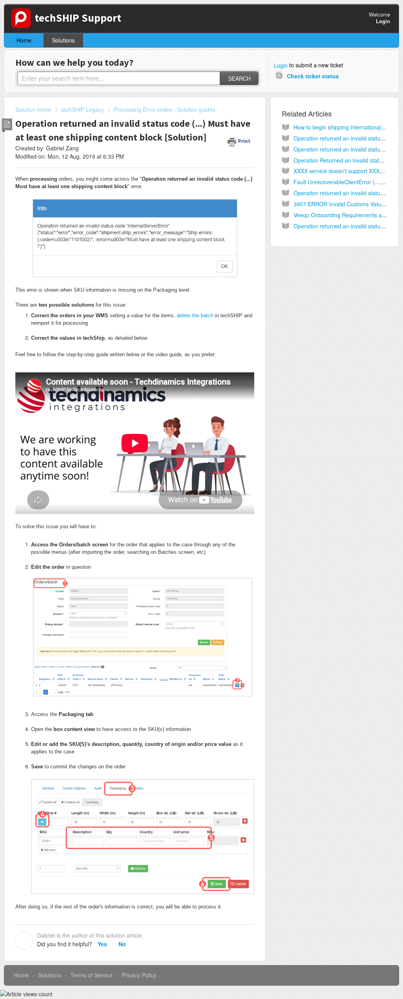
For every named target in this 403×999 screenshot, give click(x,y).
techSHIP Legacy (82, 109)
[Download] (187, 407)
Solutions (63, 40)
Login (281, 65)
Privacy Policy (139, 975)
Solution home (34, 109)
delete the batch (195, 315)
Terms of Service (91, 975)
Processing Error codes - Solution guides (164, 109)
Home (24, 40)
